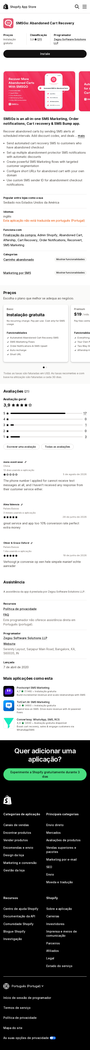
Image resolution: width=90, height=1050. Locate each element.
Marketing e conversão (20, 863)
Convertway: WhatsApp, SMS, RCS (38, 719)
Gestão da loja (13, 870)
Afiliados (52, 950)
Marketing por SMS (17, 273)
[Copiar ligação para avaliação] (25, 462)
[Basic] (44, 367)
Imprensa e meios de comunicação (61, 933)
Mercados (53, 832)
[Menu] (84, 7)
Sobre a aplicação (59, 908)
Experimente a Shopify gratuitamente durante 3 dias (45, 774)
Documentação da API (19, 916)
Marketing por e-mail (61, 859)
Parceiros (53, 943)
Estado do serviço (59, 966)
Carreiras (52, 916)
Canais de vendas (16, 825)
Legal (50, 958)
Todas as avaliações (57, 446)
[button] (45, 691)
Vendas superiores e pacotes (61, 850)
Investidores (55, 924)
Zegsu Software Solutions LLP (25, 638)
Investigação (12, 939)
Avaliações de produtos (63, 840)
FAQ (6, 614)
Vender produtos (15, 840)
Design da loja (13, 855)
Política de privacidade (20, 609)
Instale (45, 54)
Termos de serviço (17, 1007)
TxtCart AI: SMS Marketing (33, 702)
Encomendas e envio (18, 847)
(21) (39, 39)
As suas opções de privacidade (26, 1038)
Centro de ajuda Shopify (20, 908)
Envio (50, 874)
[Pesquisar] (77, 7)
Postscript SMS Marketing (33, 687)
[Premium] (46, 367)
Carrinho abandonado (18, 259)
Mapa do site (12, 1028)
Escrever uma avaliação (21, 446)
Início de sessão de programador (27, 997)
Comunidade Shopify (18, 924)
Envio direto (55, 825)
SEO (49, 867)
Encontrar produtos (17, 832)
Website (9, 644)
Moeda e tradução (59, 882)
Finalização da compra (19, 235)
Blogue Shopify (14, 931)
